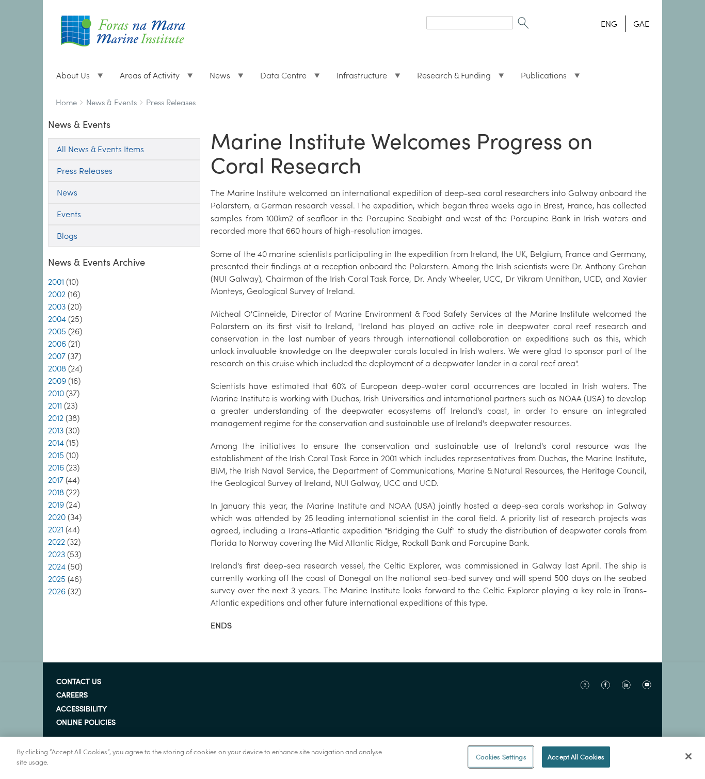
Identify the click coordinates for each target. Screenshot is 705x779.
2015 (56, 455)
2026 (57, 591)
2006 (57, 343)
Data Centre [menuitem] (279, 78)
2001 (56, 282)
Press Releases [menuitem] (85, 171)
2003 (57, 306)
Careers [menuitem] (72, 695)
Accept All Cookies (576, 757)
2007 (57, 356)
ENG (609, 24)
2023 (56, 554)
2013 (55, 430)
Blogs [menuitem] (67, 236)
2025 (57, 579)
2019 (56, 504)
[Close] (688, 756)
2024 (57, 566)
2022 (56, 542)
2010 (56, 393)
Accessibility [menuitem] (81, 709)
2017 (55, 480)
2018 (56, 492)
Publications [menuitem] (539, 78)
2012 (55, 418)
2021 (55, 529)
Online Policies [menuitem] (86, 723)
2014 (56, 442)
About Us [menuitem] (69, 78)
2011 (55, 405)
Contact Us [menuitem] (78, 682)
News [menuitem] (215, 78)
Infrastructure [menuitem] (357, 78)
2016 (56, 467)
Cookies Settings (501, 757)
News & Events (111, 102)
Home (66, 102)
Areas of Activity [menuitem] (145, 78)
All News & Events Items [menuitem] (100, 149)
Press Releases (171, 102)
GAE (641, 24)
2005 (57, 331)
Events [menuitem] (69, 214)
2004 (57, 319)
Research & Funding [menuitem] (450, 78)
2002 (57, 294)
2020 (57, 517)
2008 (57, 368)
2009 (57, 381)
